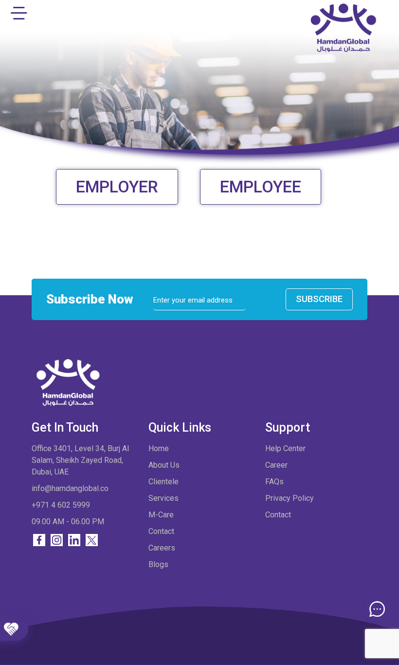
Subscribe (319, 299)
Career (276, 465)
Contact (161, 531)
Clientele (163, 481)
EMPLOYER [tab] (117, 186)
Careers (161, 547)
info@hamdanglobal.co (70, 488)
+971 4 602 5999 (61, 505)
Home (158, 448)
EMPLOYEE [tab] (260, 186)
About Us (164, 465)
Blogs (158, 564)
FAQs (274, 481)
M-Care (161, 514)
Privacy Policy (289, 498)
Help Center (285, 448)
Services (163, 498)
